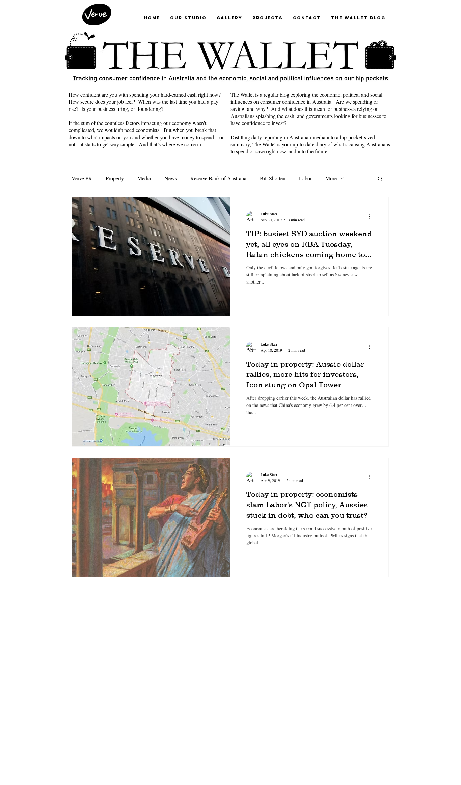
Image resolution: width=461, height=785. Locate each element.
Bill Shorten (273, 178)
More (331, 178)
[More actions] (371, 216)
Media (144, 178)
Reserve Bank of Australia (218, 178)
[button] (380, 179)
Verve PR (82, 178)
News (170, 178)
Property (115, 178)
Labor (305, 178)
